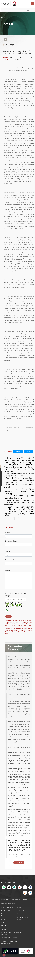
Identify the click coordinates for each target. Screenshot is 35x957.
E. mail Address (11, 541)
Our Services (21, 914)
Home (3, 17)
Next (28, 451)
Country (8, 551)
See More (19, 862)
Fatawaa (20, 907)
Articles (3, 919)
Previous (18, 451)
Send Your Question (7, 922)
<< (27, 523)
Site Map (4, 926)
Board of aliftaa (6, 910)
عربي (28, 10)
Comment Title (10, 560)
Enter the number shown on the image (18, 594)
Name (7, 532)
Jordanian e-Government (9, 938)
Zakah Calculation (23, 910)
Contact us (4, 929)
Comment (9, 570)
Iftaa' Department (7, 907)
